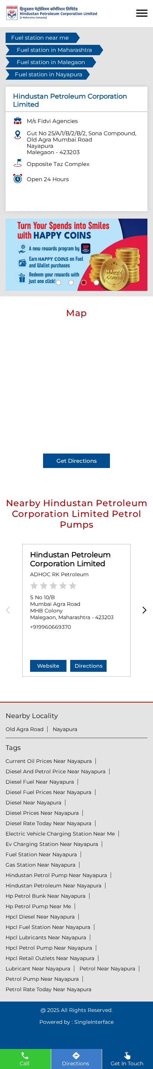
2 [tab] (70, 281)
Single (94, 1022)
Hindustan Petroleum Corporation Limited (70, 559)
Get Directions (76, 460)
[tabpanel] (76, 255)
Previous (10, 610)
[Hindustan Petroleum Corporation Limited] (52, 17)
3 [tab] (83, 281)
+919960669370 (50, 627)
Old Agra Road (24, 729)
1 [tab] (57, 281)
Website (48, 666)
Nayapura (65, 729)
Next (142, 610)
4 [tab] (95, 281)
